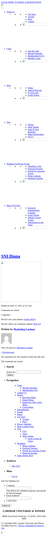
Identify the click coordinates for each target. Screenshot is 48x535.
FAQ (24, 431)
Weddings (21, 443)
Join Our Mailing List (10, 481)
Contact (31, 21)
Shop (8, 85)
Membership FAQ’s (36, 56)
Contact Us (22, 393)
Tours (24, 434)
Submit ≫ (6, 506)
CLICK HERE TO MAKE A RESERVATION (21, 2)
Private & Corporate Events (34, 451)
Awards (31, 17)
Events (20, 412)
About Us (10, 12)
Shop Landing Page (25, 426)
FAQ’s (30, 137)
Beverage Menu (29, 397)
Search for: (11, 372)
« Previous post (7, 352)
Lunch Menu (27, 407)
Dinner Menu (28, 400)
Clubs (8, 49)
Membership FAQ (30, 390)
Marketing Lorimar (24, 329)
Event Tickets (33, 95)
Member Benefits (35, 53)
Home (19, 414)
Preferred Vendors (35, 178)
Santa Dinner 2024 (25, 455)
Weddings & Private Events (18, 164)
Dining (31, 125)
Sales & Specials (35, 90)
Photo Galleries (34, 176)
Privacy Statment (24, 424)
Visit (8, 122)
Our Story (32, 14)
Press (30, 19)
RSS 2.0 (37, 324)
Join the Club (33, 51)
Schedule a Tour (34, 166)
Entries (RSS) (30, 319)
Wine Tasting (33, 127)
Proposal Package (35, 169)
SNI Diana (10, 256)
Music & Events (13, 205)
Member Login (34, 58)
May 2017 (16, 466)
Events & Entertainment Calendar (33, 210)
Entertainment (23, 410)
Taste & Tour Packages (33, 130)
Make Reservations (36, 134)
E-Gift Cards (33, 93)
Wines (30, 88)
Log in (14, 476)
